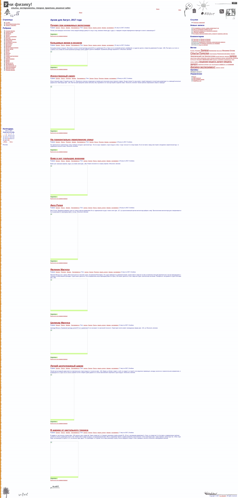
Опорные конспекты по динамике (210, 43)
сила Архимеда (215, 64)
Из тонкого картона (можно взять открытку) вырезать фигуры (210, 33)
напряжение (221, 59)
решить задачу (97, 27)
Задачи (8, 35)
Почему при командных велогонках (70, 25)
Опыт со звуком (203, 45)
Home (194, 10)
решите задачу (216, 61)
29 (5, 140)
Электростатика (10, 68)
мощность (215, 59)
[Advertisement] (10, 99)
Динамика (8, 33)
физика (8, 60)
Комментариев (198, 79)
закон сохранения (202, 58)
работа (197, 62)
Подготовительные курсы (13, 24)
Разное (8, 54)
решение (203, 61)
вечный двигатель (220, 56)
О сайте (8, 22)
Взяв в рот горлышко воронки (67, 158)
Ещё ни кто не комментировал (58, 36)
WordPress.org (197, 81)
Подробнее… (54, 34)
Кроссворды (9, 43)
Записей (197, 78)
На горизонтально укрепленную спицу (71, 139)
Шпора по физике (205, 39)
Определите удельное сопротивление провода (212, 42)
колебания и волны (220, 58)
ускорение (230, 64)
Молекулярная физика (12, 47)
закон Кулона (193, 58)
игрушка (212, 58)
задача (85, 161)
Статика (8, 57)
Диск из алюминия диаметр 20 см (202, 29)
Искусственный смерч (62, 76)
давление (227, 56)
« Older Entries (55, 487)
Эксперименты (10, 64)
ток (226, 64)
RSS (221, 11)
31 (8, 140)
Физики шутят (9, 63)
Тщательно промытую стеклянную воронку (205, 31)
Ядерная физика (10, 70)
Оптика (8, 50)
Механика (8, 46)
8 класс (192, 50)
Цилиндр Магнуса (60, 322)
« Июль (5, 141)
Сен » (11, 141)
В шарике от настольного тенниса (69, 430)
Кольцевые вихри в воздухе (66, 42)
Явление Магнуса (60, 269)
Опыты (7, 52)
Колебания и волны (11, 42)
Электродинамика (11, 67)
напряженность (227, 59)
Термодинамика (10, 59)
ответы (192, 62)
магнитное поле (207, 59)
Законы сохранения (11, 36)
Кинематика (9, 40)
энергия (222, 67)
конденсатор (193, 59)
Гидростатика (9, 32)
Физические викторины (223, 53)
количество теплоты (232, 58)
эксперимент (110, 27)
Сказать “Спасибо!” (11, 25)
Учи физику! (18, 4)
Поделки (8, 53)
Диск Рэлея (56, 205)
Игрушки (8, 38)
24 (8, 138)
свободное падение (203, 64)
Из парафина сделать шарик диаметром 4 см (206, 28)
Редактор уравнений (199, 22)
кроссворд (199, 59)
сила (210, 64)
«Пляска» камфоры (198, 32)
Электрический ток (11, 65)
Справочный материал (12, 56)
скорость (222, 64)
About (208, 13)
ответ (233, 59)
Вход (194, 76)
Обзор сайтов (9, 49)
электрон (218, 67)
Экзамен (232, 53)
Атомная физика (10, 31)
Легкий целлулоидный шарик (66, 366)
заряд (208, 58)
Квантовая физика (11, 39)
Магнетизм (9, 45)
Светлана (196, 39)
